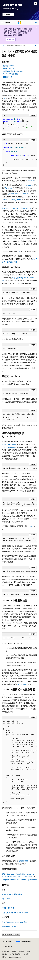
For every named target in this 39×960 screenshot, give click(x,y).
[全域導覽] (2, 22)
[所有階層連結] (3, 45)
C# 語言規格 (23, 861)
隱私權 (4, 954)
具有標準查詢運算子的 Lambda (13, 71)
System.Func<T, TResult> (16, 194)
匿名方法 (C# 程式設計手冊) (12, 894)
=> (5, 98)
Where (29, 181)
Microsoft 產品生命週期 (13, 35)
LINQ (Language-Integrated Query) (15, 922)
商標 (3, 957)
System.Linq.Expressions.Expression (16, 208)
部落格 (21, 951)
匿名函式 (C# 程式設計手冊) (16, 45)
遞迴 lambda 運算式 (9, 926)
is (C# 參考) (6, 899)
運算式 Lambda (8, 66)
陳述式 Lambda (8, 68)
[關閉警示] (35, 3)
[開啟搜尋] (31, 22)
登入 (35, 22)
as (23, 251)
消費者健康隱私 (15, 954)
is (19, 251)
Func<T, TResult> (8, 444)
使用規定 (27, 954)
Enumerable (27, 185)
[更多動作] (35, 45)
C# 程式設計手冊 (8, 908)
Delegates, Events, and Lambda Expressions (19, 880)
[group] (19, 154)
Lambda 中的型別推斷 (10, 74)
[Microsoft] (19, 22)
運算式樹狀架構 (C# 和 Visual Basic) (15, 913)
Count (29, 526)
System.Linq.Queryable (11, 199)
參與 (28, 951)
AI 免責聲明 (5, 951)
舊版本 (14, 951)
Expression (21, 684)
